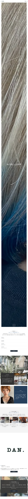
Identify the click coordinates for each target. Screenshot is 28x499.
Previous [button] (0, 421)
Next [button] (27, 421)
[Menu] (27, 1)
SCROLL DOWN (14, 325)
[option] (4, 423)
